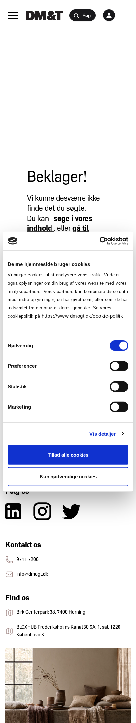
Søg (87, 15)
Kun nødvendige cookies (68, 476)
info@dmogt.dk (32, 574)
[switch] (119, 366)
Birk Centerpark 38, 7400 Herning (51, 612)
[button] (13, 15)
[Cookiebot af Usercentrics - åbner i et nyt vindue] (99, 241)
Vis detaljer (102, 433)
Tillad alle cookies (68, 455)
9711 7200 (28, 559)
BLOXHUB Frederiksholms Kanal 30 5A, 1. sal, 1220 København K (68, 631)
